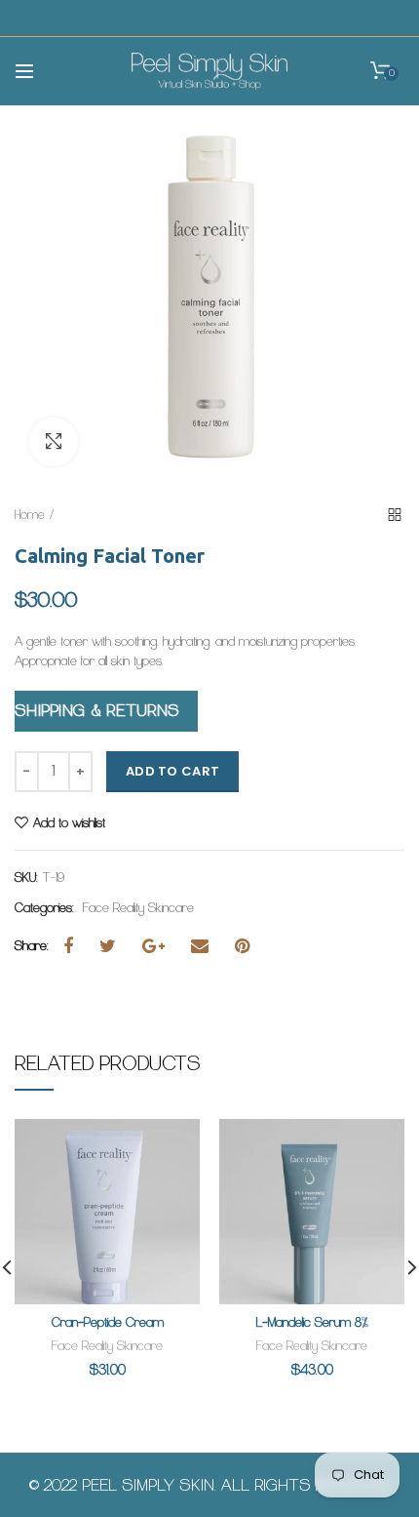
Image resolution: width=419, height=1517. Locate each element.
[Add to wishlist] (173, 1146)
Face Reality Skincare (138, 908)
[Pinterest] (249, 946)
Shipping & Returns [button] (96, 710)
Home (30, 515)
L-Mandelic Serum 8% (312, 1322)
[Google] (160, 946)
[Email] (207, 946)
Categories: (44, 908)
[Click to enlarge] (53, 442)
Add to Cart (172, 771)
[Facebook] (75, 946)
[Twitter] (115, 946)
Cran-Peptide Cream (108, 1322)
